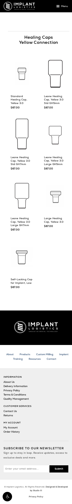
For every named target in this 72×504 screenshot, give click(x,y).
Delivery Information (15, 386)
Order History (11, 431)
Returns (8, 415)
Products (25, 354)
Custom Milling (44, 354)
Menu (64, 6)
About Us (9, 381)
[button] (7, 496)
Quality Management (16, 398)
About (10, 354)
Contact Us (10, 411)
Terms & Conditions (14, 394)
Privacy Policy (11, 390)
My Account (10, 427)
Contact (51, 358)
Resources (35, 358)
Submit (59, 468)
